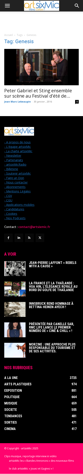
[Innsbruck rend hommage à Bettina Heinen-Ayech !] (15, 309)
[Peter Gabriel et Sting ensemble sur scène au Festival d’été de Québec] (41, 67)
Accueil (8, 35)
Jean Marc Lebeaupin (17, 101)
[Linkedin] (19, 238)
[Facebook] (8, 238)
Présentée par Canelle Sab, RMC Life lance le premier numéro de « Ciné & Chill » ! (51, 327)
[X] (40, 238)
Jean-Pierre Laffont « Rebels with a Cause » (52, 264)
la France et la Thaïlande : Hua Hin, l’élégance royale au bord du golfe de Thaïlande (53, 286)
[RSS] (29, 238)
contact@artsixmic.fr (34, 227)
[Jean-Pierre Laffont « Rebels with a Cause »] (15, 268)
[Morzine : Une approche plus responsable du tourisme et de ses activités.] (15, 350)
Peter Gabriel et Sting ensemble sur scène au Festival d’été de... (38, 93)
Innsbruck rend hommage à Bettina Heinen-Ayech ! (51, 305)
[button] (7, 5)
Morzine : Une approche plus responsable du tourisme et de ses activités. (52, 347)
